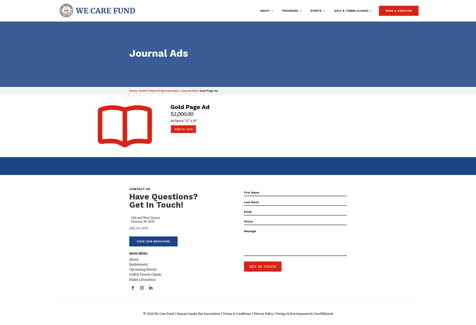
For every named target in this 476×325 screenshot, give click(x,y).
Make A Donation (399, 10)
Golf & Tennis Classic (351, 10)
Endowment (138, 264)
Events (316, 10)
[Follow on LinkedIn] (151, 288)
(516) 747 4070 (138, 228)
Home (133, 90)
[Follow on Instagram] (142, 288)
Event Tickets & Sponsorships (159, 90)
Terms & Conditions (237, 314)
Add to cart (183, 129)
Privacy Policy (264, 314)
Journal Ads (189, 90)
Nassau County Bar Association (198, 314)
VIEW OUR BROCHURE (153, 241)
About (265, 10)
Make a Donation (142, 280)
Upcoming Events (143, 269)
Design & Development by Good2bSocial (304, 314)
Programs (290, 10)
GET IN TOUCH (262, 266)
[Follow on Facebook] (133, 288)
